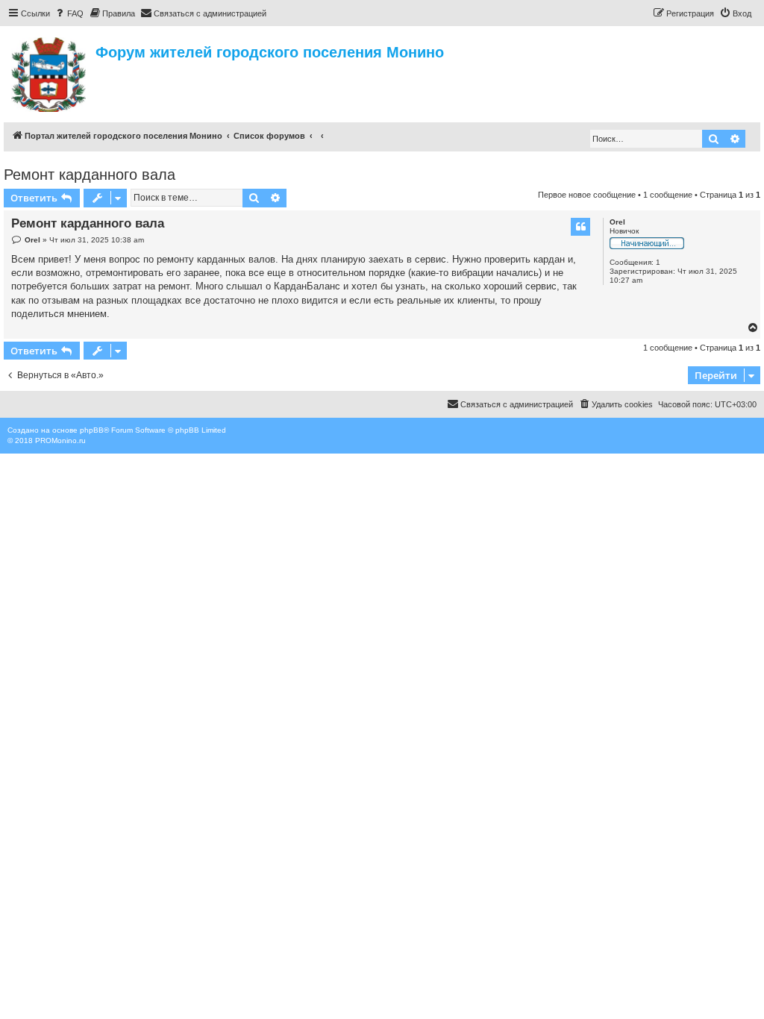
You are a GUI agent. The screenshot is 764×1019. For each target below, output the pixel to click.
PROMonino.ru (60, 440)
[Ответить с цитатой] (580, 227)
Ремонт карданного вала (89, 174)
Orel (617, 222)
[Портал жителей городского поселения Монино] (50, 72)
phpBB (92, 430)
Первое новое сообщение (587, 194)
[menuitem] (69, 13)
